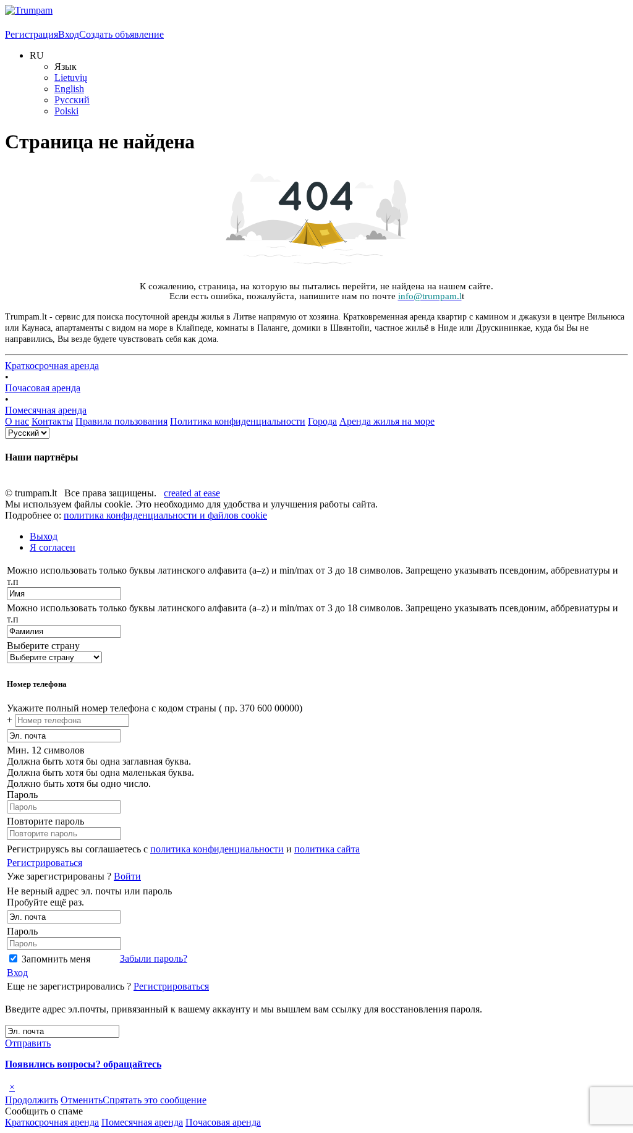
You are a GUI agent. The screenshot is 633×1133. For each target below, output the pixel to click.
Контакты (52, 421)
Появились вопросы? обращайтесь (83, 1064)
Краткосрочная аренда (52, 365)
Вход (68, 34)
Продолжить (31, 1100)
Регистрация (31, 34)
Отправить (28, 1043)
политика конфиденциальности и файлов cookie (165, 515)
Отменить (82, 1100)
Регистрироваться (44, 862)
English (69, 88)
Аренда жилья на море (387, 421)
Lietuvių (70, 77)
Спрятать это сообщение (154, 1100)
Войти (127, 876)
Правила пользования (121, 421)
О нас (17, 421)
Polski (66, 111)
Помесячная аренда (46, 410)
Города (322, 421)
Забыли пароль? (153, 958)
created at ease (192, 493)
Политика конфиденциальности (237, 421)
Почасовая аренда (42, 388)
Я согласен (52, 547)
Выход (43, 536)
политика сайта (327, 849)
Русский (72, 100)
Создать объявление (121, 34)
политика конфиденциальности (217, 849)
